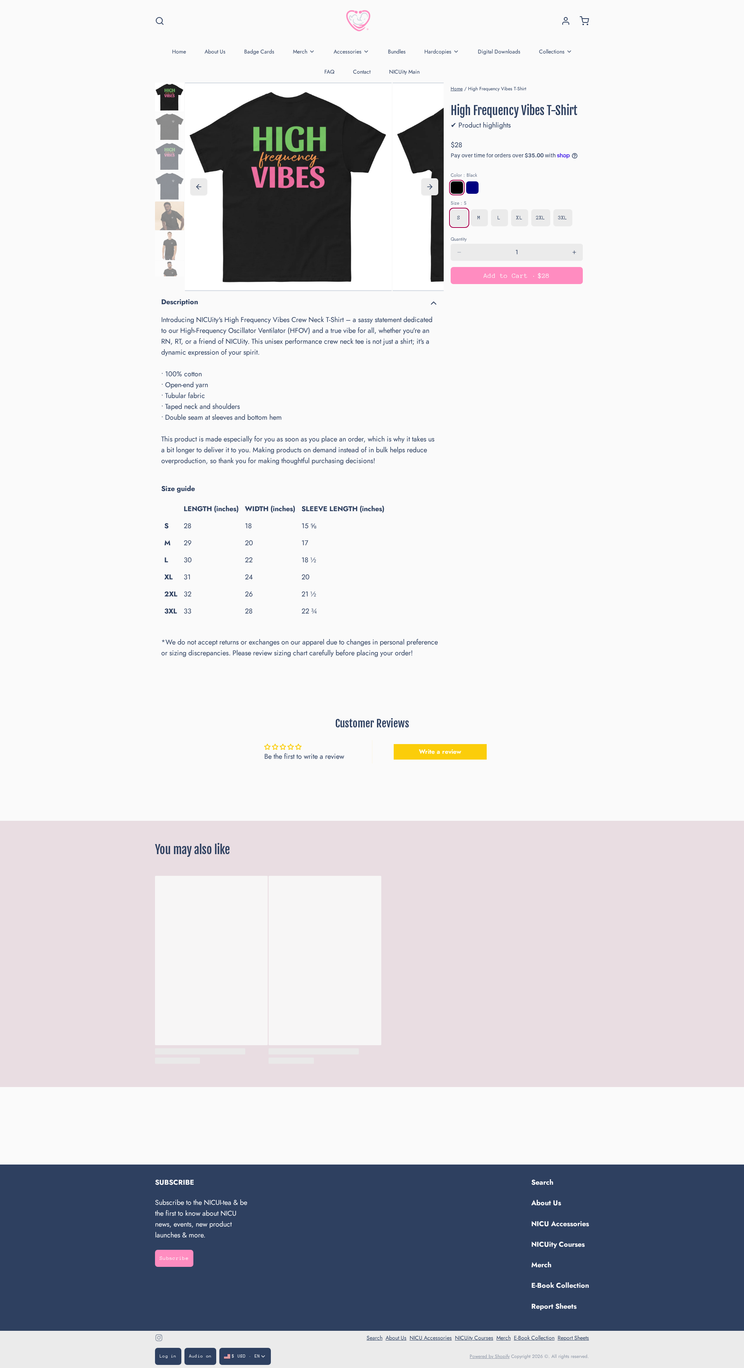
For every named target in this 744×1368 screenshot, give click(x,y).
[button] (517, 275)
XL (519, 218)
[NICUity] (358, 20)
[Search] (159, 21)
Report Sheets (554, 1306)
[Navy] (472, 187)
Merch (300, 51)
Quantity (459, 239)
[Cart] (581, 21)
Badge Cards (259, 51)
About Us (215, 51)
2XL (541, 218)
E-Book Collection (560, 1285)
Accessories (348, 51)
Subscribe (174, 1258)
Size (459, 203)
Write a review (440, 751)
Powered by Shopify (490, 1356)
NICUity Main (404, 72)
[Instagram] (159, 1338)
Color (464, 175)
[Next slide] (429, 186)
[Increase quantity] (574, 252)
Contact (361, 72)
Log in (168, 1356)
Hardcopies (437, 51)
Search (542, 1182)
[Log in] (562, 21)
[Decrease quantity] (459, 252)
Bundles (397, 51)
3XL (563, 218)
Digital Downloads (499, 51)
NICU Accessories (560, 1224)
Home (179, 51)
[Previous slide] (198, 186)
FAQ (329, 72)
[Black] (457, 187)
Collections (552, 51)
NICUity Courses (558, 1244)
